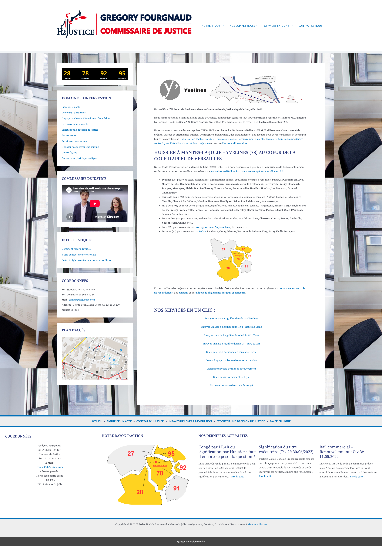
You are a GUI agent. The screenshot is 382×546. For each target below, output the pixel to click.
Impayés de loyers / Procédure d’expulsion (86, 118)
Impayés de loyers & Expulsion (190, 421)
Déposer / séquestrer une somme (80, 147)
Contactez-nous (310, 25)
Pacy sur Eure (222, 227)
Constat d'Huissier (150, 421)
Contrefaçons (69, 152)
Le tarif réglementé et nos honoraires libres (86, 260)
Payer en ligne (280, 421)
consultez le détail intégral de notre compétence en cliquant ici (247, 171)
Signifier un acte (71, 107)
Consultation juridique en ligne (79, 158)
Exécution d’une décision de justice (190, 143)
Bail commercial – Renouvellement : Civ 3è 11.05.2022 (341, 451)
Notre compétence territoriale (79, 254)
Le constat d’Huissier (74, 112)
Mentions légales (257, 524)
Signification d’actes (192, 139)
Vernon (209, 227)
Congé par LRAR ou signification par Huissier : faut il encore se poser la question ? (227, 451)
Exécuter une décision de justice (80, 129)
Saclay (202, 231)
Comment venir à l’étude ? (76, 249)
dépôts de (220, 292)
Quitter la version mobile (191, 541)
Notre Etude (210, 25)
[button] (222, 25)
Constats (209, 139)
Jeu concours (69, 135)
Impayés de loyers (225, 139)
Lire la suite (237, 476)
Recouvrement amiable (75, 124)
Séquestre (271, 139)
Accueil (96, 421)
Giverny (198, 227)
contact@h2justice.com (82, 299)
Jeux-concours (286, 139)
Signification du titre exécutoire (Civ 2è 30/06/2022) (286, 449)
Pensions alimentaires (74, 141)
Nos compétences (242, 25)
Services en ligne (276, 25)
